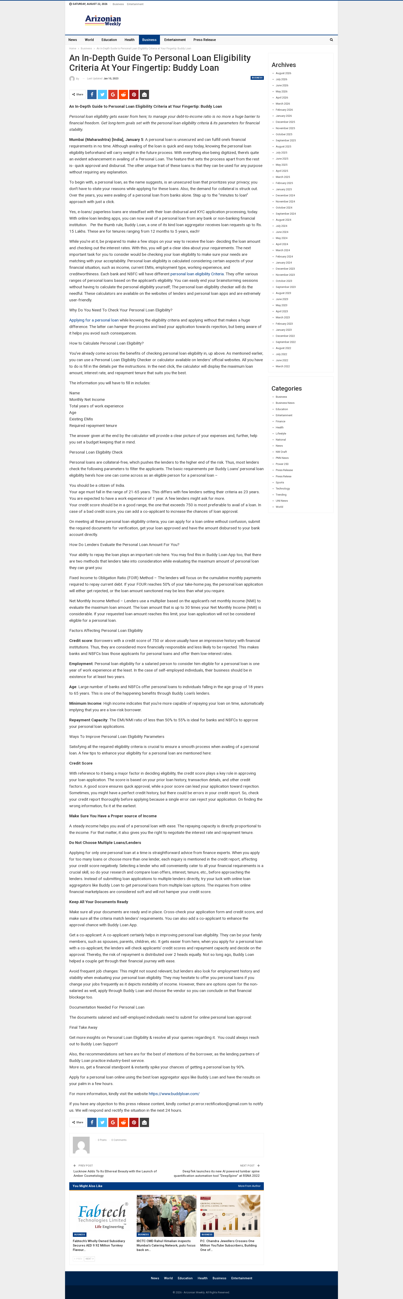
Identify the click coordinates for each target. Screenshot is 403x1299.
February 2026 (284, 109)
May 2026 (281, 91)
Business (118, 4)
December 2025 (285, 121)
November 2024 (285, 201)
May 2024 (281, 238)
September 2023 (286, 287)
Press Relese (283, 476)
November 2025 (285, 128)
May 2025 (281, 164)
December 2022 (285, 335)
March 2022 (283, 366)
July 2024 (281, 225)
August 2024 (283, 219)
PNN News (282, 457)
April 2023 (282, 311)
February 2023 (284, 323)
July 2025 (281, 152)
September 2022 (286, 342)
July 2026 (281, 79)
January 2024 (284, 262)
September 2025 (286, 140)
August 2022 (283, 348)
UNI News (282, 500)
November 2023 (285, 274)
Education (109, 40)
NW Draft (281, 451)
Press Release (205, 40)
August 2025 (283, 146)
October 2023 (284, 280)
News (72, 40)
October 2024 (284, 207)
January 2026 (284, 115)
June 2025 (282, 158)
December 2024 (285, 195)
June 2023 (282, 299)
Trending (281, 494)
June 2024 (282, 232)
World (89, 40)
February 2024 (284, 256)
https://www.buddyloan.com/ (174, 1093)
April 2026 (282, 97)
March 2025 (283, 176)
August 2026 (283, 73)
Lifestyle (281, 433)
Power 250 (282, 464)
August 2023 (283, 293)
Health (130, 40)
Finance (280, 421)
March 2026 (283, 103)
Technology (283, 488)
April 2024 (282, 244)
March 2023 (283, 317)
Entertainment (135, 4)
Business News (285, 402)
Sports (280, 482)
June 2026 (282, 85)
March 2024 (283, 250)
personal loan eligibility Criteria (197, 274)
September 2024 (286, 213)
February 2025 (284, 183)
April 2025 (282, 170)
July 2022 (281, 354)
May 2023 (281, 305)
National (281, 439)
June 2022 (282, 360)
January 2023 (284, 329)
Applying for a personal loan (94, 320)
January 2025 (284, 189)
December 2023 (285, 268)
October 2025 (284, 134)
